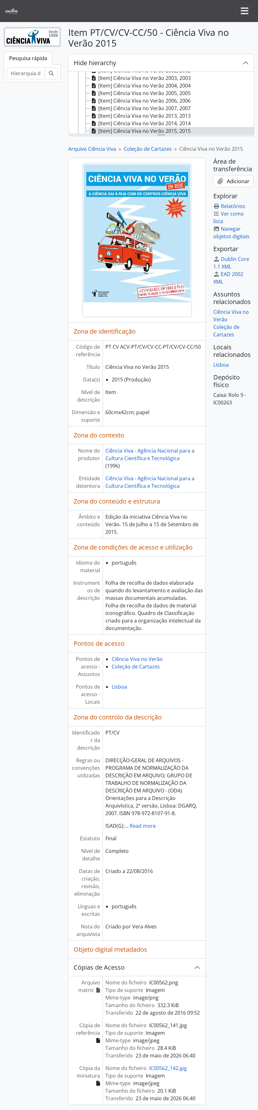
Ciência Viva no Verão (137, 659)
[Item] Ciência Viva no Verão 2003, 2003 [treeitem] (144, 78)
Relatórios (233, 206)
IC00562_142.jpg (168, 1068)
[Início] (14, 11)
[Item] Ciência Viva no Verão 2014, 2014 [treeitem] (144, 123)
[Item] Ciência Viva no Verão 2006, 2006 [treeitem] (144, 100)
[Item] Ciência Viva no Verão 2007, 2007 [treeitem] (144, 108)
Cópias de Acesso (99, 967)
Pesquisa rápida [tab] (28, 58)
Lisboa (119, 686)
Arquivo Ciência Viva (92, 148)
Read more (143, 825)
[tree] (161, 103)
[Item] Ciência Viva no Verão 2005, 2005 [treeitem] (144, 93)
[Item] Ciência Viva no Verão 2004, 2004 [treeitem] (144, 85)
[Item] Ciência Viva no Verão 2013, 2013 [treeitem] (144, 115)
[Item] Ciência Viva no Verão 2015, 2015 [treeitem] (144, 130)
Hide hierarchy (95, 63)
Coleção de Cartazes (148, 148)
